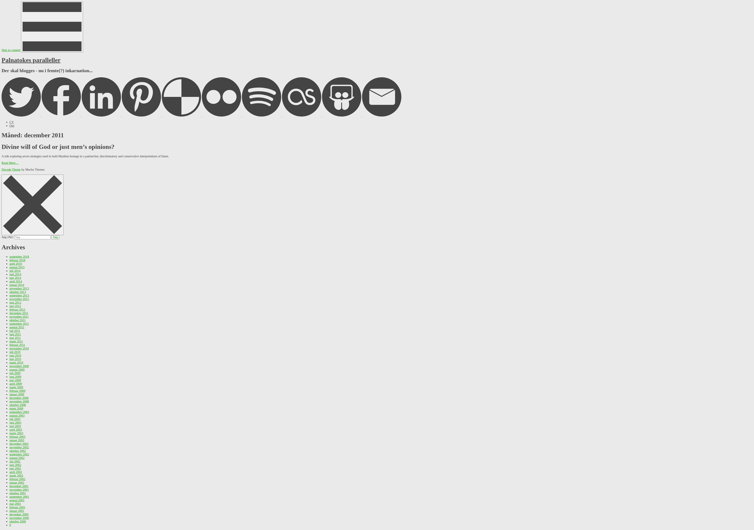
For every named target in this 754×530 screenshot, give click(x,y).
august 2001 (17, 500)
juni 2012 (15, 302)
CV (11, 122)
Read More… (10, 163)
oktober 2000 (17, 521)
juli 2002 (14, 461)
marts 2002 (16, 475)
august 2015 (17, 267)
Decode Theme (11, 169)
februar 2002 (17, 479)
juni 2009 (15, 376)
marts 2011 (16, 341)
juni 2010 (15, 355)
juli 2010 (14, 352)
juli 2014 (14, 270)
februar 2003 (17, 436)
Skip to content (11, 50)
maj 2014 (15, 278)
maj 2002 (15, 468)
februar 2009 (17, 390)
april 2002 (15, 472)
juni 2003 (15, 422)
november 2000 (19, 518)
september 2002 (19, 454)
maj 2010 (15, 359)
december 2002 (18, 443)
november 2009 (19, 366)
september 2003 (19, 412)
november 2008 (19, 401)
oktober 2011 (17, 320)
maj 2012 (15, 306)
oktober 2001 (17, 493)
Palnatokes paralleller (31, 60)
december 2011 (18, 313)
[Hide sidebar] (33, 205)
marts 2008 (16, 408)
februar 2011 (17, 345)
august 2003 (17, 415)
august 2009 (17, 369)
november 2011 (19, 316)
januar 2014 (16, 285)
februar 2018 (17, 260)
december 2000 (18, 514)
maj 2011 (15, 338)
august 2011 (16, 327)
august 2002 (17, 458)
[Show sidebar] (52, 27)
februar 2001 (17, 507)
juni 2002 (15, 465)
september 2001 (19, 496)
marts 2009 (16, 387)
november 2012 (19, 299)
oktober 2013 (17, 292)
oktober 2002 (17, 451)
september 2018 (19, 256)
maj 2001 (15, 503)
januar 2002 (16, 482)
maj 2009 (15, 380)
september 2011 (19, 323)
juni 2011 (15, 334)
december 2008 (18, 398)
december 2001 (18, 486)
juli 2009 (14, 373)
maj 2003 (15, 426)
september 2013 (19, 295)
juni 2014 (15, 274)
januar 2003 (16, 440)
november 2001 (19, 489)
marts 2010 (16, 362)
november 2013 (19, 288)
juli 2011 (14, 330)
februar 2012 (17, 309)
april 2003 (15, 429)
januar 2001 (16, 511)
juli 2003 (14, 419)
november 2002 (19, 447)
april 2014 (15, 281)
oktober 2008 (17, 405)
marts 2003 (16, 433)
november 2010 (19, 348)
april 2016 (15, 263)
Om (11, 125)
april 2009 (15, 383)
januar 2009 (16, 394)
